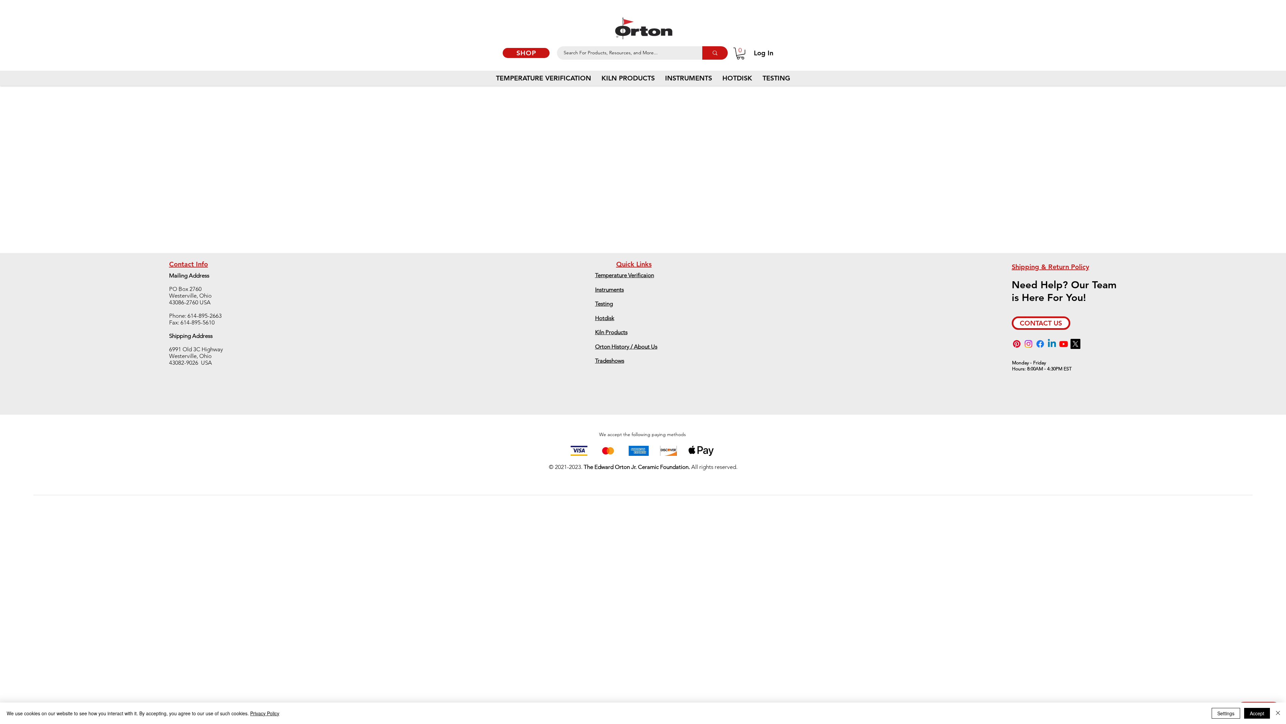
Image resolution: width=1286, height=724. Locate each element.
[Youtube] (1064, 344)
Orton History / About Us (626, 346)
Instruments (609, 289)
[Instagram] (1028, 344)
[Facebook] (1040, 344)
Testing (604, 303)
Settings (1225, 713)
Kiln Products (611, 332)
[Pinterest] (1017, 344)
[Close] (1278, 713)
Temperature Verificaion (624, 275)
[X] (1075, 344)
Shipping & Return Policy (1050, 267)
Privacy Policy (264, 713)
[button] (740, 53)
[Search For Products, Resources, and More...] (715, 53)
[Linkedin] (1052, 344)
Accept (1257, 713)
